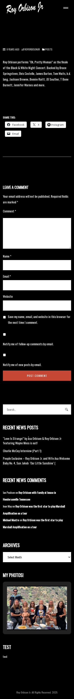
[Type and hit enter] (66, 409)
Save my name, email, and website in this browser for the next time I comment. (39, 319)
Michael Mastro (11, 520)
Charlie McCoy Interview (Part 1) (22, 450)
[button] (27, 619)
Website (8, 296)
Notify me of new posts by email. (22, 364)
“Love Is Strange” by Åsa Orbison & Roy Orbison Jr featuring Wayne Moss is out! (32, 440)
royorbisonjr (32, 49)
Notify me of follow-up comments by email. (28, 344)
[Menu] (65, 8)
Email (7, 276)
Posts (48, 49)
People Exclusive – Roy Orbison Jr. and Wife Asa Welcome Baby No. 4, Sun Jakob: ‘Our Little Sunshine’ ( (36, 460)
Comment (9, 211)
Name (7, 256)
